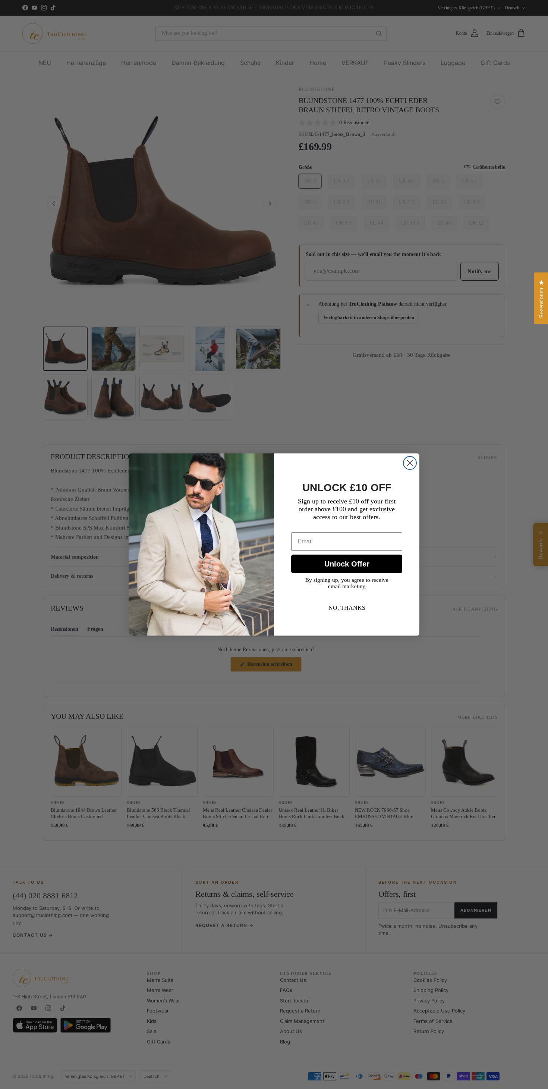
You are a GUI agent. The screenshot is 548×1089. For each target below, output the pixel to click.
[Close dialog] (409, 462)
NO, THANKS (346, 608)
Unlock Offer (346, 564)
